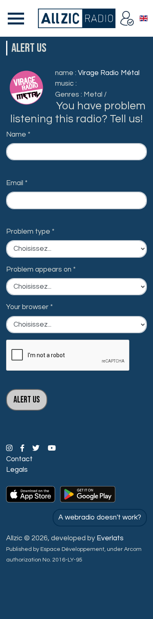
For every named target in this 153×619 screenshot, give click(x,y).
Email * (17, 183)
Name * (18, 134)
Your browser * (29, 307)
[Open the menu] (14, 18)
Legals (17, 469)
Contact (19, 459)
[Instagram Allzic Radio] (10, 448)
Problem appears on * (41, 269)
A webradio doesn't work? (99, 517)
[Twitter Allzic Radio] (36, 448)
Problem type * (30, 231)
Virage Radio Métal (109, 73)
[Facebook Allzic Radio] (23, 448)
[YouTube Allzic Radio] (52, 448)
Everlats (110, 538)
